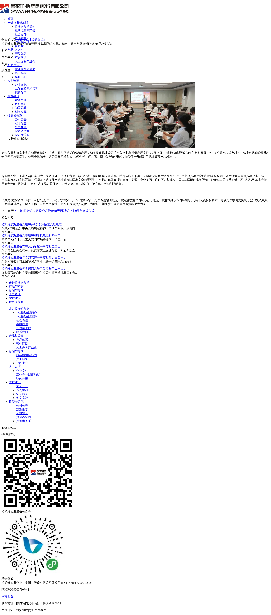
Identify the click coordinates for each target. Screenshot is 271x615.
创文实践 (21, 111)
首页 (10, 18)
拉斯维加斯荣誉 (25, 30)
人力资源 (13, 80)
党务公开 (21, 100)
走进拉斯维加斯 (17, 22)
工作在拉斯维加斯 (26, 88)
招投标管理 (22, 42)
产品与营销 (14, 49)
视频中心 (21, 76)
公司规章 (21, 127)
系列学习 (21, 104)
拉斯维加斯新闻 (25, 69)
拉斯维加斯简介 (25, 26)
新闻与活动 (14, 65)
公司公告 (21, 119)
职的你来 (21, 92)
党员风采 (21, 107)
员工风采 (21, 73)
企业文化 (21, 84)
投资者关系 (14, 115)
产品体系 (21, 53)
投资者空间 (22, 131)
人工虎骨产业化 (25, 61)
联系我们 (21, 46)
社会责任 (21, 34)
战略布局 (21, 38)
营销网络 (21, 57)
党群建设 (13, 96)
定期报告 (21, 123)
